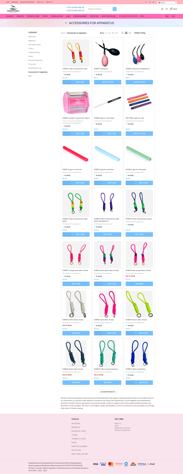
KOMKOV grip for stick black (104, 118)
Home (63, 33)
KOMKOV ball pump (101, 69)
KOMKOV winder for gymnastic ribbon (76, 118)
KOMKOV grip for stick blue (104, 169)
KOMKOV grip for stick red (71, 169)
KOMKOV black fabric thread (72, 369)
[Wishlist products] (166, 9)
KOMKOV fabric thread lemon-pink (74, 69)
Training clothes (34, 52)
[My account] (162, 9)
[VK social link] (153, 2)
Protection (32, 64)
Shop (117, 426)
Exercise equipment (35, 60)
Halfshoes (32, 37)
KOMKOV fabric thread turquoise (106, 369)
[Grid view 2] (122, 33)
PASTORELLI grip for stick (135, 118)
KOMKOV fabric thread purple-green (139, 219)
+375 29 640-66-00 (75, 7)
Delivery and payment (122, 430)
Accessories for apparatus (38, 72)
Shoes (30, 56)
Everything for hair (35, 68)
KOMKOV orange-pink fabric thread (75, 270)
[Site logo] (13, 9)
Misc (30, 76)
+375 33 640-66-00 (75, 10)
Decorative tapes (34, 45)
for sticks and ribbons (75, 121)
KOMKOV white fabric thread (72, 320)
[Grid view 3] (126, 33)
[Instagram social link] (149, 2)
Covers (30, 48)
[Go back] (66, 23)
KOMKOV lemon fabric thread (136, 320)
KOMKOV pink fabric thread (104, 320)
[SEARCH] (114, 9)
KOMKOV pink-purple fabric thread (138, 270)
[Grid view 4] (130, 33)
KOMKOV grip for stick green (136, 169)
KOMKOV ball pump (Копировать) (138, 69)
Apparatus (32, 41)
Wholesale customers (123, 428)
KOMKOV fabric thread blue (136, 369)
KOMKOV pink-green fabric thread (106, 270)
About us (118, 423)
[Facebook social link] (145, 2)
